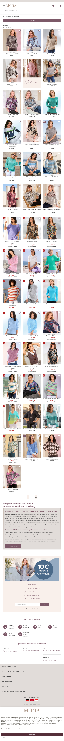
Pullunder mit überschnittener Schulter (32, 367)
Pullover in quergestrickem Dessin (12, 242)
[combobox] (32, 11)
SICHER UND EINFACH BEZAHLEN (13, 671)
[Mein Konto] (50, 5)
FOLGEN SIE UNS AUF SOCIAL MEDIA (14, 692)
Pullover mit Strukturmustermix (51, 398)
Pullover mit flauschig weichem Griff (51, 210)
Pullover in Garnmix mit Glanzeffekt (32, 177)
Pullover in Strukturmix (52, 54)
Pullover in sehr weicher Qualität (12, 429)
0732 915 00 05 (11, 651)
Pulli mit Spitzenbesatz (32, 273)
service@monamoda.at (33, 650)
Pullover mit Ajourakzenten (12, 177)
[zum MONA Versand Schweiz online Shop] (32, 700)
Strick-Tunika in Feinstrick (51, 366)
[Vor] (40, 497)
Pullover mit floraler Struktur (32, 336)
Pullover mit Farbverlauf (51, 429)
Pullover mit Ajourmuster (32, 459)
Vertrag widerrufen (49, 660)
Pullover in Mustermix (51, 273)
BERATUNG (5, 686)
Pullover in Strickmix (51, 304)
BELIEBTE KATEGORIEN (9, 666)
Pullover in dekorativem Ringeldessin (12, 304)
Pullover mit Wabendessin (52, 145)
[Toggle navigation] (4, 5)
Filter (33, 20)
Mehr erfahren (13, 546)
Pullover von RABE (32, 54)
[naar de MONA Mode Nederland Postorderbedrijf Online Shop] (36, 700)
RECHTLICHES (6, 676)
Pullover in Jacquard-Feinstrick (32, 114)
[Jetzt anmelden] (44, 604)
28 (36, 497)
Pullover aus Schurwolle (12, 273)
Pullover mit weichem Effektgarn (32, 209)
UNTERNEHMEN (7, 681)
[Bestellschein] (56, 5)
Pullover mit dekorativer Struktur (51, 114)
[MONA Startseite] (11, 5)
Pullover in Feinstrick (12, 114)
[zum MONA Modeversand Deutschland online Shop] (27, 700)
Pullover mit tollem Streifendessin (12, 145)
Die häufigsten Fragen (52, 650)
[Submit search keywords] (58, 11)
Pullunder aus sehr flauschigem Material (12, 367)
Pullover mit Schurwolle (12, 336)
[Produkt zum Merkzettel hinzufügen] (20, 31)
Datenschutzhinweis (32, 609)
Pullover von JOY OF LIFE (51, 177)
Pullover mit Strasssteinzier (32, 145)
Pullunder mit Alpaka (51, 84)
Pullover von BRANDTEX (12, 54)
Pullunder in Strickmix (32, 304)
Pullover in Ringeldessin (12, 398)
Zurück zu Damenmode (12, 16)
